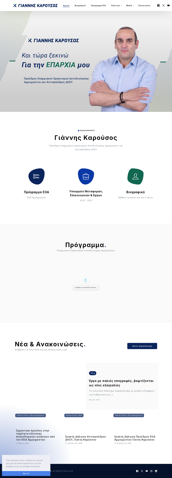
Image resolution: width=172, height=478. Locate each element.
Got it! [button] (26, 473)
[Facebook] (158, 5)
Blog (93, 373)
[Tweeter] (163, 5)
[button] (41, 466)
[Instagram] (151, 471)
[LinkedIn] (156, 471)
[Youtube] (168, 5)
